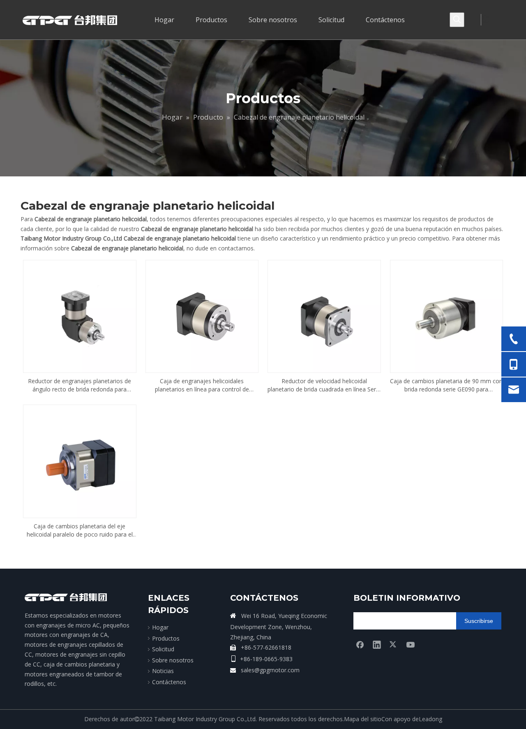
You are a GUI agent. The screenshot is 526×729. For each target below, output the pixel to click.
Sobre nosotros (173, 660)
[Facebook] (360, 644)
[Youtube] (410, 644)
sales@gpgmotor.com (270, 670)
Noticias (163, 671)
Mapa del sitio (362, 719)
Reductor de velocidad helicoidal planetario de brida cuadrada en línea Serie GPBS (324, 385)
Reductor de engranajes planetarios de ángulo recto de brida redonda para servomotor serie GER (79, 385)
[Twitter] (393, 644)
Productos (166, 638)
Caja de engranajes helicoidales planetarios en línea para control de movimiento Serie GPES (202, 385)
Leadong (430, 719)
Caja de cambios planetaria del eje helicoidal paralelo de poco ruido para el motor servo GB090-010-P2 (80, 530)
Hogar (160, 627)
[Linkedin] (376, 644)
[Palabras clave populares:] (457, 19)
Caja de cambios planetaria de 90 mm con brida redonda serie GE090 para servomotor (446, 385)
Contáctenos (169, 682)
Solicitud (163, 649)
